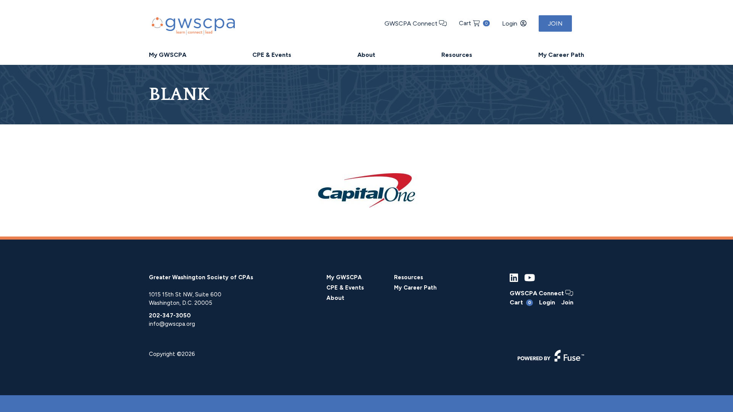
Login (509, 23)
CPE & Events (271, 54)
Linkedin (514, 278)
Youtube (529, 278)
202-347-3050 (170, 315)
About (366, 54)
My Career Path (561, 54)
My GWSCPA (167, 54)
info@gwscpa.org (172, 323)
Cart (473, 23)
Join (555, 23)
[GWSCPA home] (192, 24)
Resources (456, 54)
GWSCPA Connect (411, 23)
